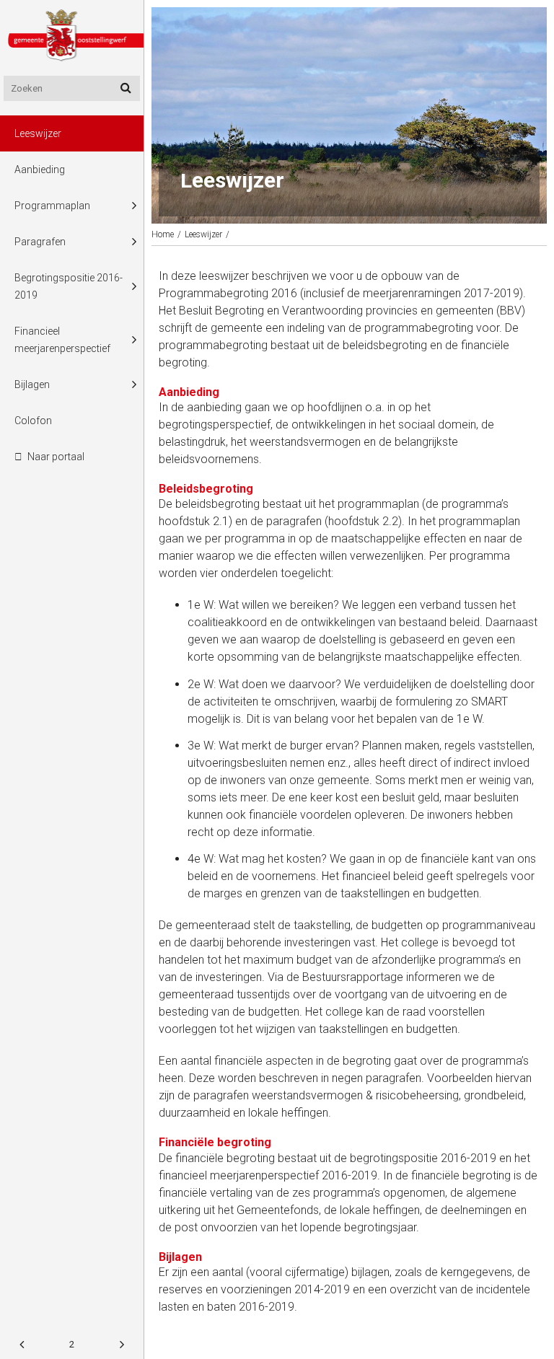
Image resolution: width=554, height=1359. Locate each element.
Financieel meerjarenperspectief (62, 339)
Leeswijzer (37, 133)
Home (162, 234)
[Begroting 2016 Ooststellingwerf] (72, 38)
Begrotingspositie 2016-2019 (68, 286)
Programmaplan (52, 205)
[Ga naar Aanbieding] (122, 1344)
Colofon (33, 420)
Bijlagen (32, 384)
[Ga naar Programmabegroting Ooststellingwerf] (21, 1344)
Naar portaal (55, 456)
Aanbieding (39, 169)
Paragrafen (40, 241)
